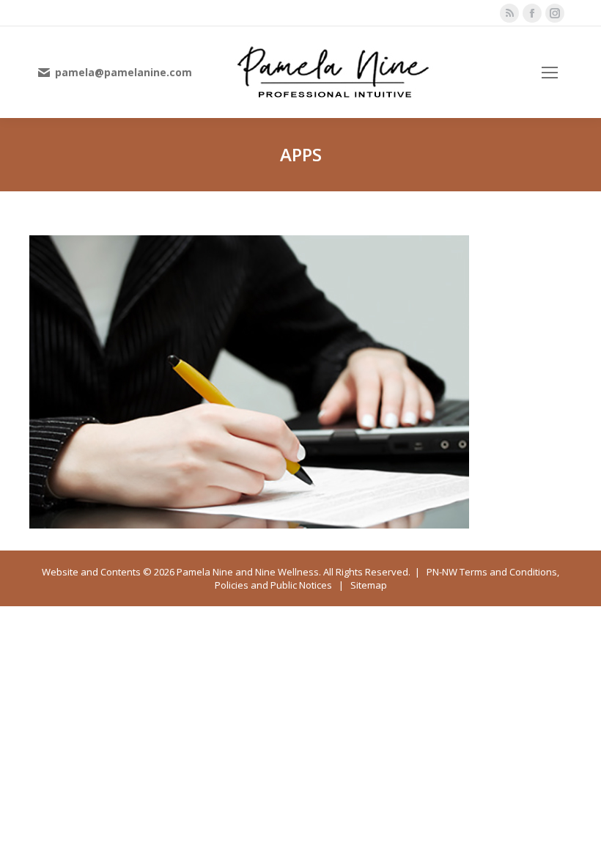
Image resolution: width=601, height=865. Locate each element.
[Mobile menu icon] (549, 72)
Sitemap (368, 585)
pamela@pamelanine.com (123, 72)
